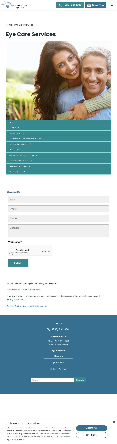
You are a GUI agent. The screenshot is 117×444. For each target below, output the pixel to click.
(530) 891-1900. (15, 299)
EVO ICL (12, 127)
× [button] (114, 422)
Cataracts (15, 133)
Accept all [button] (91, 428)
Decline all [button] (91, 435)
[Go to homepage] (15, 5)
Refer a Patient (59, 369)
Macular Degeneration (21, 155)
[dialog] (58, 431)
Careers (58, 355)
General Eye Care (18, 166)
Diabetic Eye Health (19, 160)
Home (9, 24)
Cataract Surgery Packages (25, 138)
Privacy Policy (14, 306)
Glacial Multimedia (30, 289)
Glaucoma (15, 149)
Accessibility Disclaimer (35, 306)
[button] (112, 5)
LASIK (11, 122)
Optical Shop (58, 362)
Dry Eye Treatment (19, 144)
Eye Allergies (15, 171)
